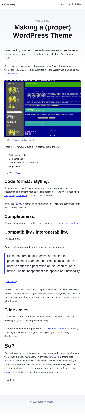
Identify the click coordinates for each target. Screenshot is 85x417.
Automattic (9, 360)
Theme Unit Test (56, 328)
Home (62, 4)
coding (12, 195)
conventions (21, 195)
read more (11, 281)
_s (18, 172)
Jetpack (8, 372)
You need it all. (73, 223)
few (6, 195)
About (70, 4)
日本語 (78, 4)
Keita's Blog (8, 4)
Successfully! (10, 73)
